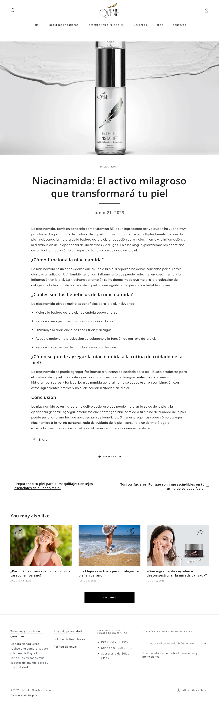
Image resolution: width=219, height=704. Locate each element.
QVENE (25, 690)
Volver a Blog (112, 456)
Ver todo (109, 597)
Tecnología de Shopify (23, 695)
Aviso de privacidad (68, 631)
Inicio (104, 166)
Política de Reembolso (69, 639)
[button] (12, 10)
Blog (113, 166)
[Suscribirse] (206, 643)
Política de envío (65, 646)
